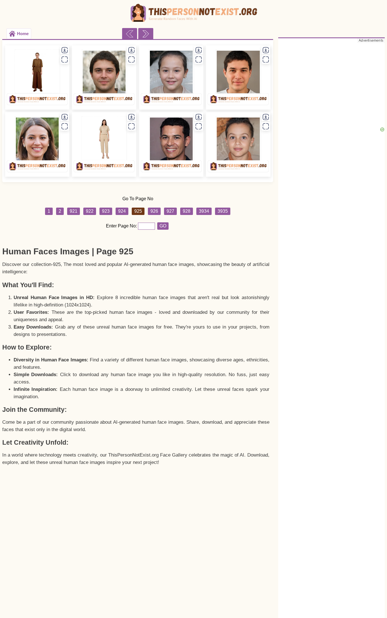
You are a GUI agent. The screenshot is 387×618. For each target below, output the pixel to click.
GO (163, 225)
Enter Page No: (122, 225)
